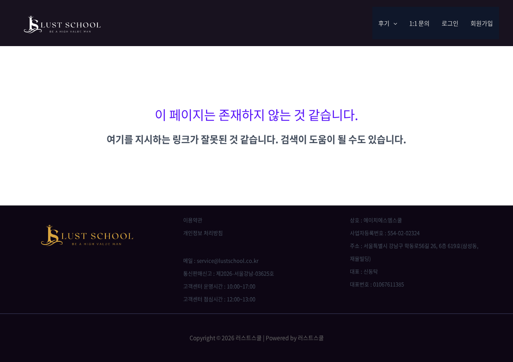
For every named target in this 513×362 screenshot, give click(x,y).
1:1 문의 (419, 23)
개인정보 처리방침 (203, 233)
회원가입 (482, 23)
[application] (393, 23)
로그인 (450, 23)
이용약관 (192, 220)
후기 (384, 23)
